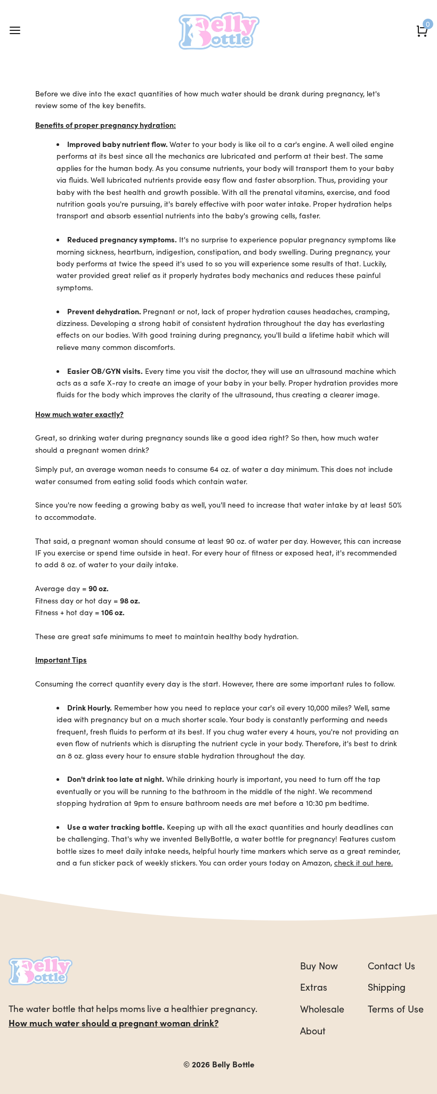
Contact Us (391, 965)
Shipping (387, 986)
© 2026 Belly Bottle (218, 1063)
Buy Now (319, 965)
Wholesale (322, 1008)
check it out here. (363, 862)
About (313, 1030)
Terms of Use (396, 1008)
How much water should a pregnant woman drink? (113, 1022)
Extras (313, 986)
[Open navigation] (14, 30)
